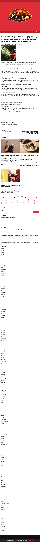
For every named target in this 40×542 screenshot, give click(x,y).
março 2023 (3, 326)
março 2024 (3, 303)
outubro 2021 (3, 359)
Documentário (3, 436)
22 (17, 203)
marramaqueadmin (18, 44)
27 (6, 205)
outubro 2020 (3, 382)
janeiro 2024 (3, 307)
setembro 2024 (3, 292)
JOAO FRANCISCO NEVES (5, 238)
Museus (2, 480)
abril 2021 (2, 370)
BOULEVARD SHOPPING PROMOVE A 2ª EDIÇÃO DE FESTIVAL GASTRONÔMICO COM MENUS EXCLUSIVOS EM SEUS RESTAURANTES (29, 157)
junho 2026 (2, 252)
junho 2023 (2, 321)
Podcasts (2, 501)
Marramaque (15, 540)
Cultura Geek (3, 425)
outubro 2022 (3, 336)
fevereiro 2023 (3, 328)
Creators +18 (3, 423)
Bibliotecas (2, 406)
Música (11, 126)
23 (23, 203)
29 (17, 205)
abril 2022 (2, 347)
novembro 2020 (3, 380)
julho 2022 (2, 342)
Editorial (2, 442)
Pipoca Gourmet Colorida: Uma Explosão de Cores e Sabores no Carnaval (10, 156)
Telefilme (2, 518)
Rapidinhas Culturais (4, 507)
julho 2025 (2, 273)
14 (12, 202)
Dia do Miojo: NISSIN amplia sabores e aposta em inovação (10, 221)
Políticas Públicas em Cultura (5, 503)
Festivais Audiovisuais (4, 451)
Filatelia (2, 453)
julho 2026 (2, 250)
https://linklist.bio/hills (18, 104)
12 (1, 202)
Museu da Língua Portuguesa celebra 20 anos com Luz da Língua (11, 224)
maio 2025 (2, 277)
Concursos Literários (4, 419)
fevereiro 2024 (3, 305)
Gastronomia (6, 126)
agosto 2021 (3, 363)
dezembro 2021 (3, 355)
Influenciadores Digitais (4, 467)
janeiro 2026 (3, 261)
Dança (2, 432)
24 (28, 203)
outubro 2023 (3, 313)
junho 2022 (2, 344)
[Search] (38, 31)
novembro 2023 (3, 311)
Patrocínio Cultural (4, 499)
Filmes (2, 455)
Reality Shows (3, 509)
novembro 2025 (3, 265)
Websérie (2, 530)
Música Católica (3, 484)
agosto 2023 (3, 317)
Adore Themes (30, 540)
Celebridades (3, 409)
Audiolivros (2, 402)
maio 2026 (2, 254)
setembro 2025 (3, 269)
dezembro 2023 (3, 309)
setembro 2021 (3, 361)
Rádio (2, 505)
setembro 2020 (3, 384)
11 (34, 200)
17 (28, 202)
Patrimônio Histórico (4, 497)
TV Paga (2, 524)
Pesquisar (2, 210)
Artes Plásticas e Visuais (5, 396)
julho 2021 (2, 365)
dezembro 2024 (3, 286)
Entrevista (2, 446)
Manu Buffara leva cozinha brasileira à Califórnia (8, 217)
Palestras (2, 495)
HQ (1, 463)
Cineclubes (2, 413)
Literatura (2, 469)
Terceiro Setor (3, 520)
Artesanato (2, 398)
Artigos (2, 400)
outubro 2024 (3, 290)
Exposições (2, 450)
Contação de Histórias (4, 421)
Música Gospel (3, 486)
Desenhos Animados (4, 434)
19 (1, 203)
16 (23, 202)
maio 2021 (2, 368)
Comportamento (3, 417)
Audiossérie (3, 404)
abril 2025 (2, 279)
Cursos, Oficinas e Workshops (5, 430)
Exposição (2, 448)
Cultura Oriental (3, 427)
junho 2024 (2, 298)
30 (23, 205)
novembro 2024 (3, 288)
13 (6, 202)
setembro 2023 (3, 315)
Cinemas (2, 415)
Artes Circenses (3, 394)
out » (4, 207)
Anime (2, 392)
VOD (1, 528)
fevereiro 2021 (3, 374)
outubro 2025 (3, 267)
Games (2, 459)
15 (17, 202)
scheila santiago (3, 242)
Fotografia (2, 457)
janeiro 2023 (3, 330)
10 (28, 200)
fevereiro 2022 (3, 351)
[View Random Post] (36, 31)
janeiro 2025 (3, 284)
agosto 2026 (3, 248)
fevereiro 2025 (3, 282)
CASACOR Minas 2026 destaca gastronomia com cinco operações (11, 219)
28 (12, 205)
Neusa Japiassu (3, 235)
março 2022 (3, 349)
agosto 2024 (3, 294)
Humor (2, 465)
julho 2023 (2, 319)
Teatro (2, 516)
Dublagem (2, 438)
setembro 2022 (3, 338)
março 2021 (3, 372)
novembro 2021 (3, 357)
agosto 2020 (3, 386)
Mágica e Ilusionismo (4, 474)
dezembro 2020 (3, 378)
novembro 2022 (3, 334)
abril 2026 (2, 256)
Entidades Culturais (4, 444)
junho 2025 (2, 275)
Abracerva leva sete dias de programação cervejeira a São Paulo (10, 186)
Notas (2, 490)
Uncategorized (3, 526)
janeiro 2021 (3, 376)
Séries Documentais (4, 513)
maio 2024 (2, 300)
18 (34, 202)
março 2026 (3, 258)
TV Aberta (2, 522)
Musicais (2, 488)
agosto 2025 (3, 271)
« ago (2, 207)
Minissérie (2, 478)
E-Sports (2, 440)
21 (12, 203)
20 (6, 203)
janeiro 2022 (3, 353)
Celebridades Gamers (4, 411)
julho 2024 (2, 296)
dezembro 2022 (3, 332)
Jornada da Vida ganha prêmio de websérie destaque (19, 233)
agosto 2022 (3, 340)
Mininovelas (3, 476)
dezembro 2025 (3, 263)
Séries (2, 511)
